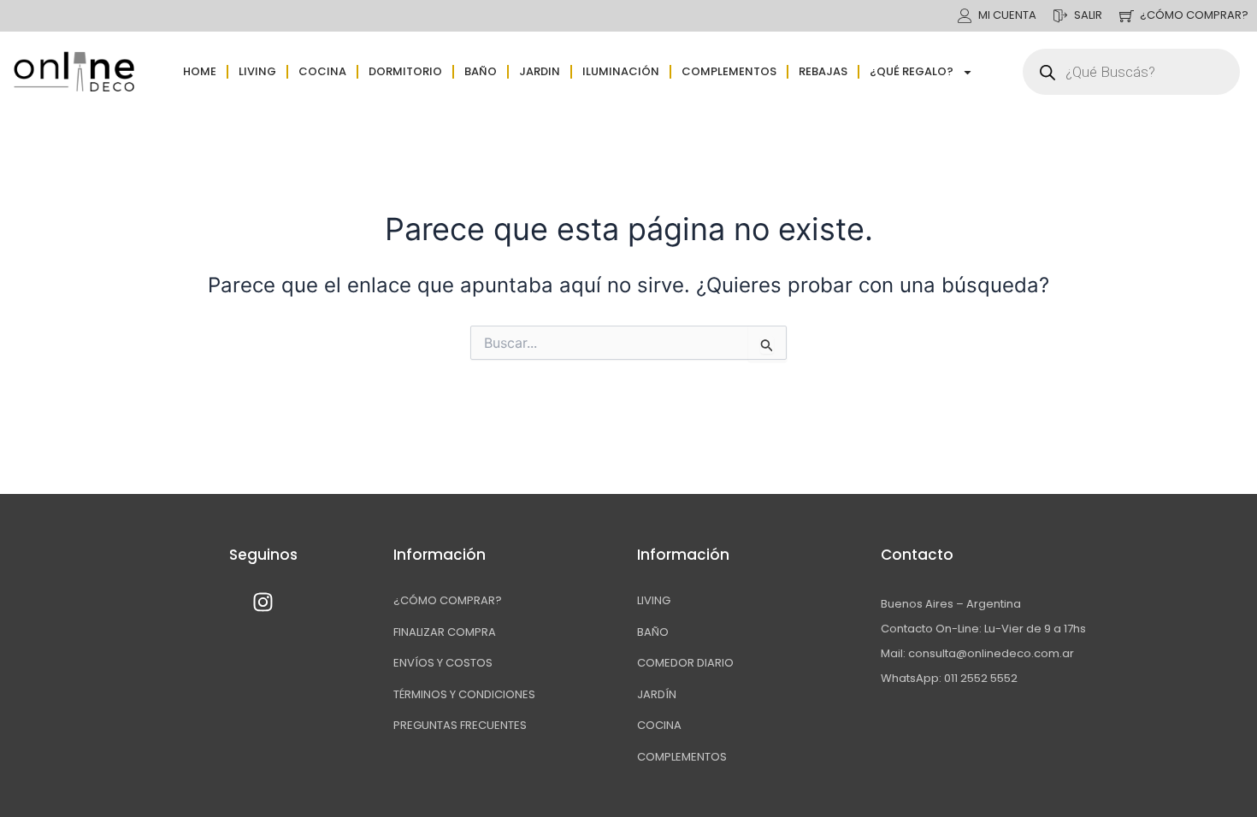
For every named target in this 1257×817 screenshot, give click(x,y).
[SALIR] (1060, 16)
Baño (480, 71)
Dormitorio (405, 71)
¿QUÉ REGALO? (911, 71)
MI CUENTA (1007, 15)
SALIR (1088, 15)
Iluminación (620, 71)
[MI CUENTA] (965, 16)
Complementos (729, 71)
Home (199, 71)
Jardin (539, 71)
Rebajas (823, 71)
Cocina (322, 71)
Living (257, 71)
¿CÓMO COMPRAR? (1194, 15)
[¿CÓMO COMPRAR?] (1126, 16)
